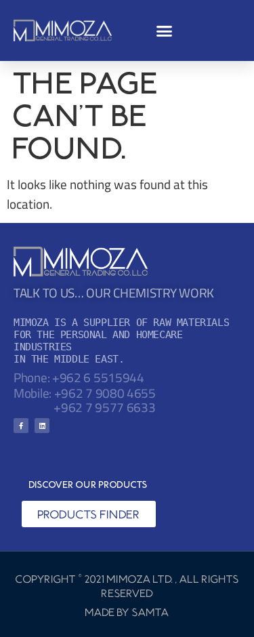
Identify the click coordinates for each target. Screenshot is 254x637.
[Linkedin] (42, 425)
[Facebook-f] (21, 425)
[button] (164, 30)
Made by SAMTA (127, 612)
